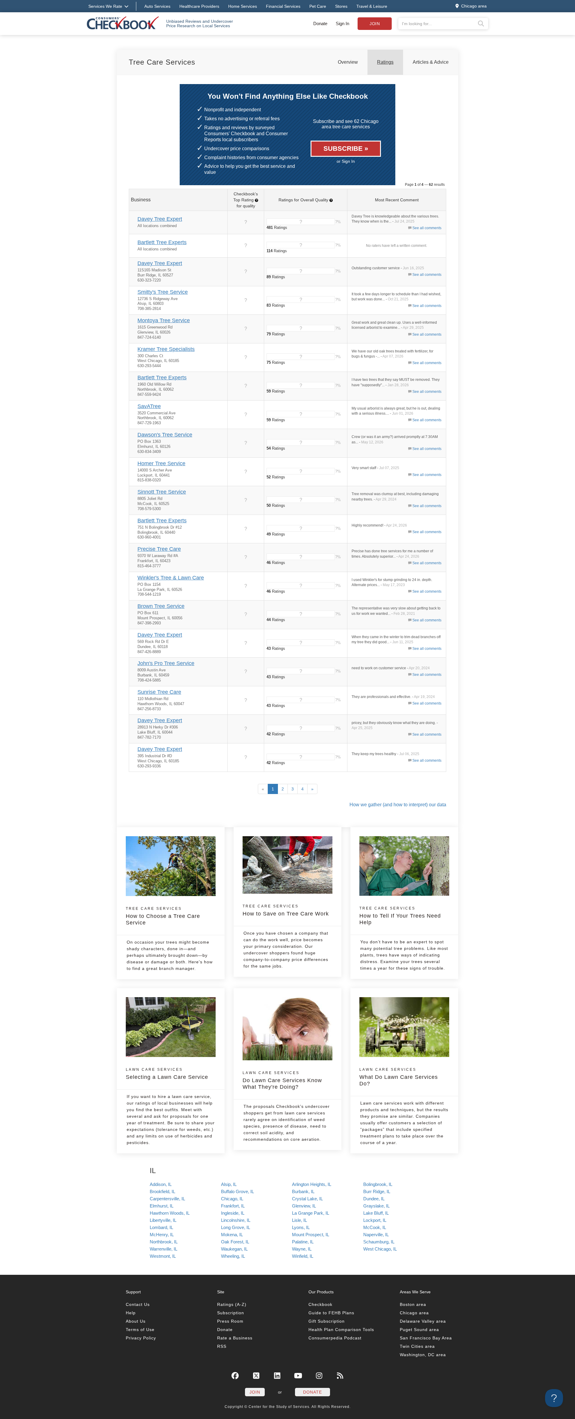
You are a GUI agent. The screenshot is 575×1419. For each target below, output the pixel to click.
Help (131, 1312)
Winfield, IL (302, 1256)
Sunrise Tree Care (159, 692)
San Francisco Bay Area (426, 1338)
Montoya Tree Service (163, 320)
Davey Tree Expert (159, 219)
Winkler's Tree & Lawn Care (170, 578)
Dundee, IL (374, 1198)
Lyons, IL (301, 1227)
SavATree (149, 406)
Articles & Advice (431, 62)
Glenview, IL (304, 1205)
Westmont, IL (163, 1256)
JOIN (254, 1392)
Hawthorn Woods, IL (170, 1213)
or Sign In (346, 161)
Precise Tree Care (159, 549)
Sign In (342, 23)
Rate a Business (234, 1338)
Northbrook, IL (164, 1241)
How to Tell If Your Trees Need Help (400, 915)
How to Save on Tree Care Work (286, 910)
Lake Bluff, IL (376, 1213)
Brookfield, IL (162, 1191)
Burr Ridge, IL (376, 1191)
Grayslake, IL (376, 1205)
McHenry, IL (162, 1234)
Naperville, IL (376, 1234)
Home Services (242, 6)
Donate (320, 23)
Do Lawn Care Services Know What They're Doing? (282, 1080)
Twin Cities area (417, 1346)
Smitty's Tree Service (162, 292)
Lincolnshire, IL (235, 1220)
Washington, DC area (423, 1354)
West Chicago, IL (380, 1248)
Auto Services (157, 6)
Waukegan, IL (234, 1248)
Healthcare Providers (199, 6)
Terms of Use (140, 1329)
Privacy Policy (141, 1338)
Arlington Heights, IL (311, 1184)
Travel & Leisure (371, 6)
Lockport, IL (374, 1220)
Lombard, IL (161, 1227)
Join (375, 23)
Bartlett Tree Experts (162, 242)
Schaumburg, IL (378, 1241)
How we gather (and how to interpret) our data (397, 804)
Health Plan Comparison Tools (341, 1329)
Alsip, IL (229, 1184)
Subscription (230, 1312)
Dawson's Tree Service (164, 435)
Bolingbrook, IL (377, 1184)
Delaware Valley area (423, 1321)
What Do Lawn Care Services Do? (398, 1077)
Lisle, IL (299, 1220)
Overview (348, 62)
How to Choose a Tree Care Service (163, 916)
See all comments (426, 228)
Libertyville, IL (163, 1220)
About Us (136, 1321)
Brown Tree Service (160, 606)
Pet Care (317, 6)
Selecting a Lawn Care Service (167, 1073)
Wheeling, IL (233, 1256)
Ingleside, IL (232, 1213)
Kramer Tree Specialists (166, 349)
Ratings (385, 62)
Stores (341, 6)
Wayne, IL (301, 1248)
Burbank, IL (303, 1191)
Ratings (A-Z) (231, 1304)
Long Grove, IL (235, 1227)
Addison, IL (161, 1184)
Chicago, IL (232, 1198)
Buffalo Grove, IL (237, 1191)
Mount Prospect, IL (310, 1234)
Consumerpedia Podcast (334, 1338)
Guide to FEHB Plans (331, 1312)
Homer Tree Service (161, 463)
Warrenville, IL (163, 1248)
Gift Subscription (326, 1321)
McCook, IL (374, 1227)
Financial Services (283, 6)
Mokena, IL (232, 1234)
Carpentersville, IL (167, 1198)
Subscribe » (345, 148)
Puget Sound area (419, 1329)
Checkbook (320, 1304)
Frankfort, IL (233, 1205)
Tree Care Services (162, 62)
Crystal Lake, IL (307, 1198)
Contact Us (138, 1304)
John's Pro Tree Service (165, 663)
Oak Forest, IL (235, 1241)
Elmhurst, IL (161, 1205)
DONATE (312, 1392)
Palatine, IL (303, 1241)
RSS (221, 1346)
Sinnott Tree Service (161, 492)
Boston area (413, 1304)
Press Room (230, 1321)
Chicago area (414, 1312)
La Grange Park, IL (310, 1213)
